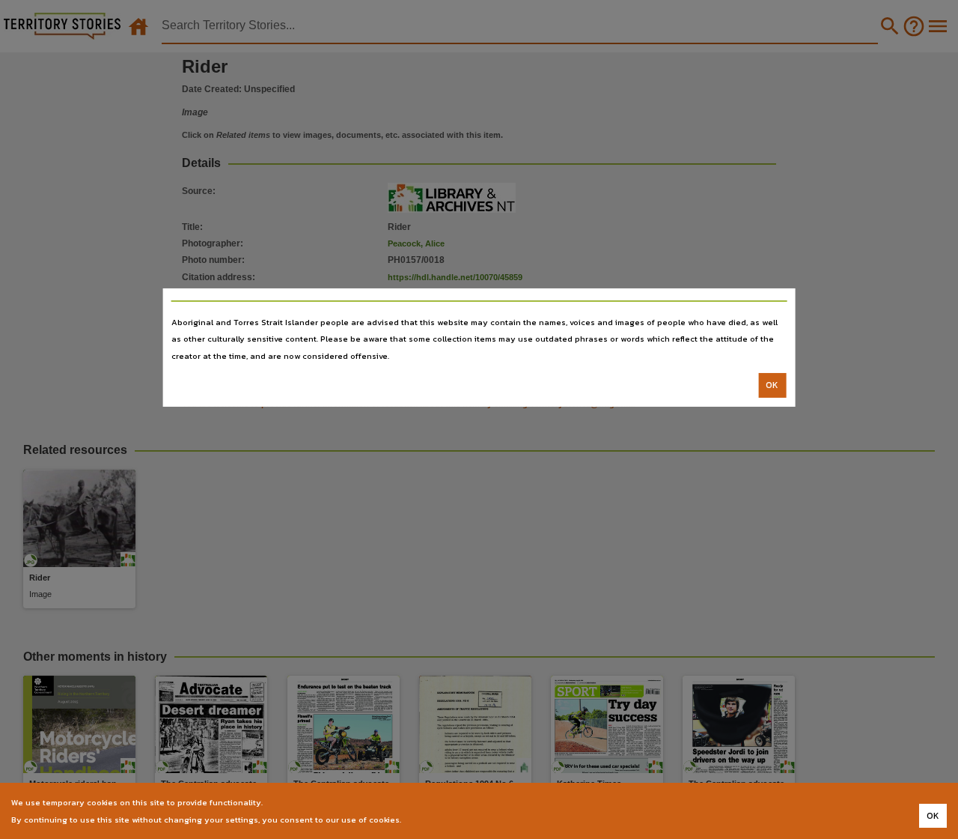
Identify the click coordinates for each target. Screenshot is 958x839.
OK (772, 385)
